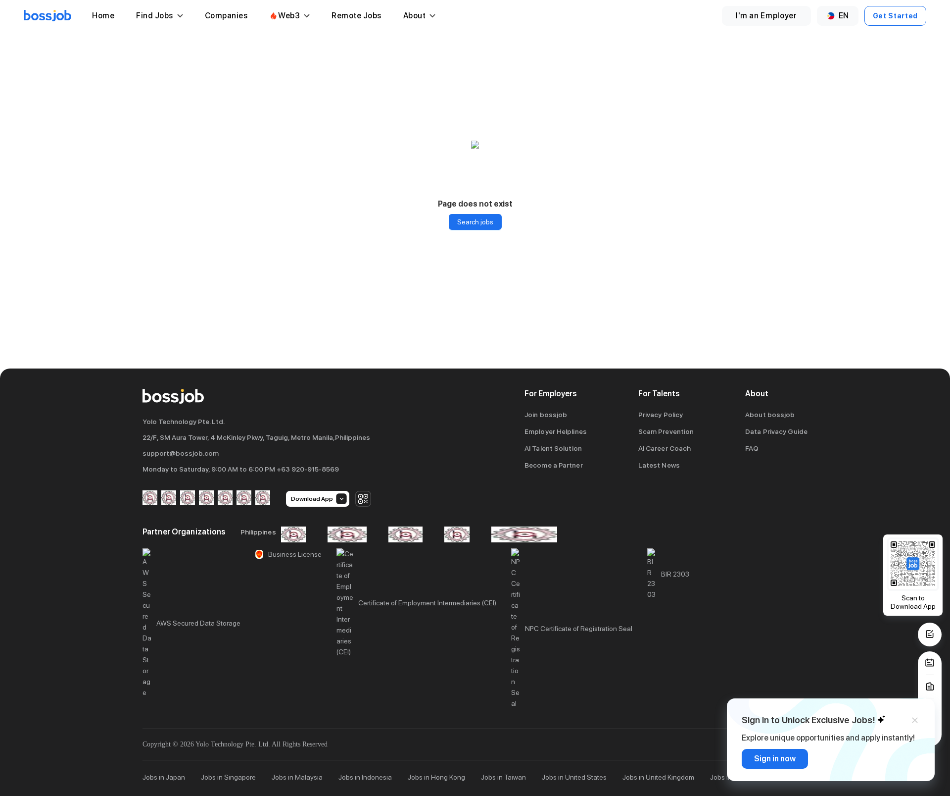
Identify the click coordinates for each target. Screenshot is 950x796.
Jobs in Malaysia (297, 777)
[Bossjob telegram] (262, 498)
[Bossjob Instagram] (187, 498)
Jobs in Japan (163, 777)
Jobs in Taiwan (503, 777)
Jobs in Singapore (228, 777)
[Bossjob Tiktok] (244, 498)
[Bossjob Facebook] (149, 498)
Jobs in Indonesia (365, 777)
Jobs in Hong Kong (436, 777)
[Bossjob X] (225, 498)
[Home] (47, 16)
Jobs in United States (574, 777)
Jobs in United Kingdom (658, 777)
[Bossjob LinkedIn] (168, 498)
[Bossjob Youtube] (206, 498)
